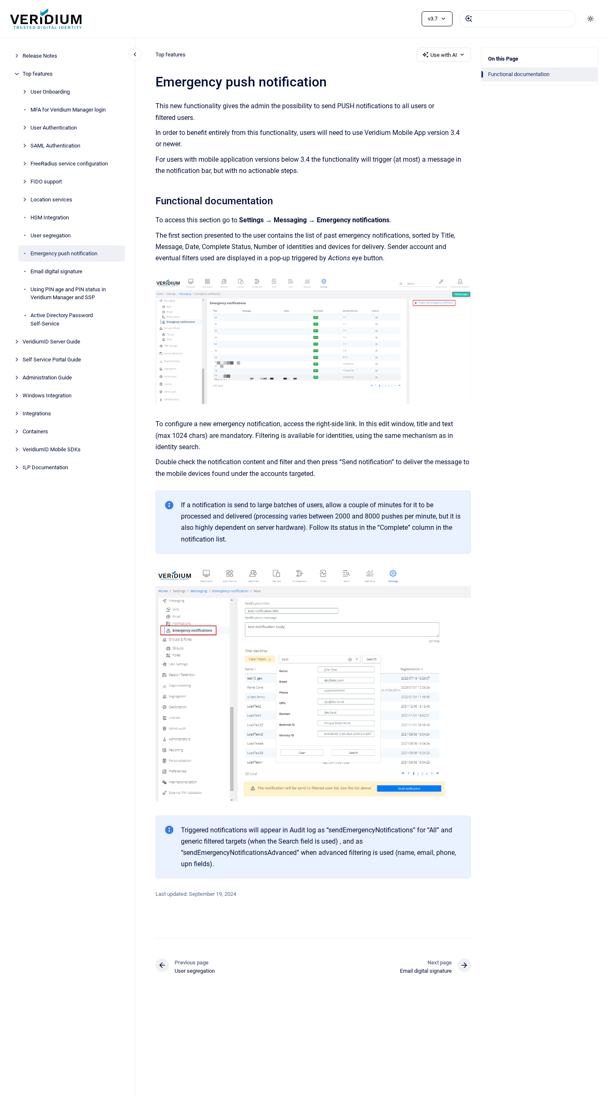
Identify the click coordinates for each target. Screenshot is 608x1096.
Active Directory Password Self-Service (62, 319)
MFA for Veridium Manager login (68, 110)
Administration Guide (47, 377)
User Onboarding (50, 92)
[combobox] (518, 19)
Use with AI (443, 55)
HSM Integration (50, 217)
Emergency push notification (64, 253)
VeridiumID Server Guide (51, 341)
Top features (38, 74)
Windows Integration (47, 395)
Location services (51, 199)
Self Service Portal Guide (52, 359)
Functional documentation (518, 74)
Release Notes (40, 56)
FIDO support (46, 181)
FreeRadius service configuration (69, 163)
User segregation (51, 235)
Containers (35, 431)
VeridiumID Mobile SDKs (52, 449)
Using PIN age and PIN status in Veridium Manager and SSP (68, 293)
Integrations (37, 413)
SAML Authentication (55, 145)
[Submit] (469, 18)
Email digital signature (56, 271)
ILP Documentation (45, 467)
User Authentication (54, 128)
